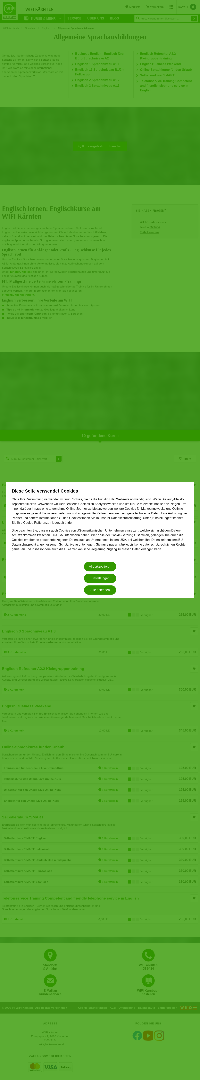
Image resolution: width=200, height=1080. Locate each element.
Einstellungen (100, 578)
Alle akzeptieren (100, 566)
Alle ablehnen (100, 590)
